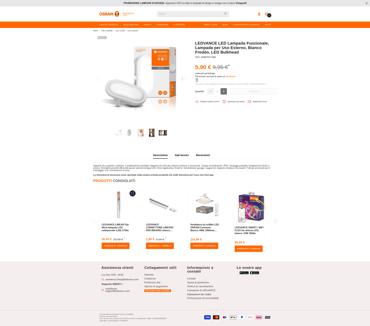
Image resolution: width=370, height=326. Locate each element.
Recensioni (203, 155)
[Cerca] (193, 14)
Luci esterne (133, 31)
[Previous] (98, 79)
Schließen (366, 3)
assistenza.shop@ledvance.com (122, 279)
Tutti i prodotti (107, 31)
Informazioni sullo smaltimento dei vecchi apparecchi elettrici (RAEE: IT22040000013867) (230, 84)
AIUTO (268, 25)
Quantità (199, 91)
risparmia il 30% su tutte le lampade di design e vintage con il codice (185, 3)
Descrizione (160, 155)
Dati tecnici (182, 155)
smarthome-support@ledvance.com (117, 290)
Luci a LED (120, 31)
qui (211, 175)
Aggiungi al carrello (115, 246)
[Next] (182, 79)
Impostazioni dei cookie (199, 294)
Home (95, 31)
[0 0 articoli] (267, 14)
